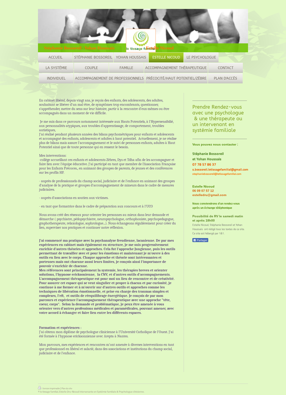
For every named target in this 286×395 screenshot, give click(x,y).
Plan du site (66, 388)
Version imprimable (51, 388)
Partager (201, 240)
